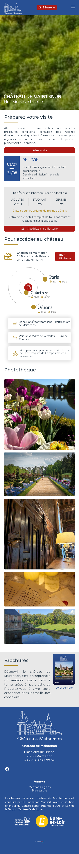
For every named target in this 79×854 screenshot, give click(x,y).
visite (43, 150)
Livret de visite (64, 687)
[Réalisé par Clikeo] (43, 842)
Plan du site (39, 790)
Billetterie (49, 7)
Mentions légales (40, 787)
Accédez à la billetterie (43, 228)
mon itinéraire (65, 256)
